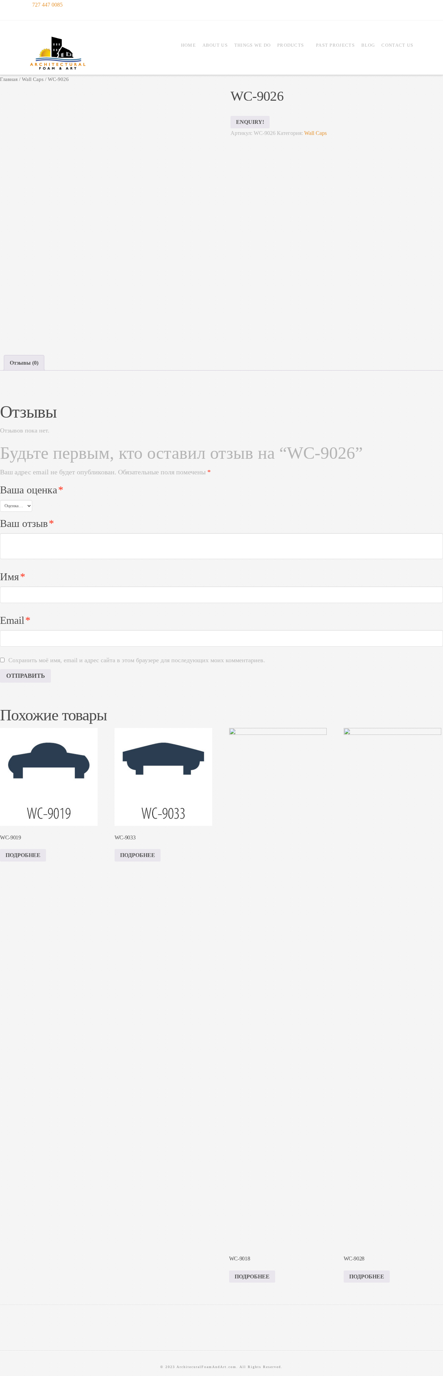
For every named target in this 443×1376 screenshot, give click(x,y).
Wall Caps (33, 79)
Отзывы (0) (24, 363)
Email (15, 620)
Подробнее (23, 855)
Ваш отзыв (27, 523)
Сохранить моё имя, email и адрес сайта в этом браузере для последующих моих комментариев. (136, 660)
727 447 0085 (47, 5)
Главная (9, 79)
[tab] (24, 363)
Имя (12, 577)
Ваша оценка (31, 490)
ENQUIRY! (250, 122)
